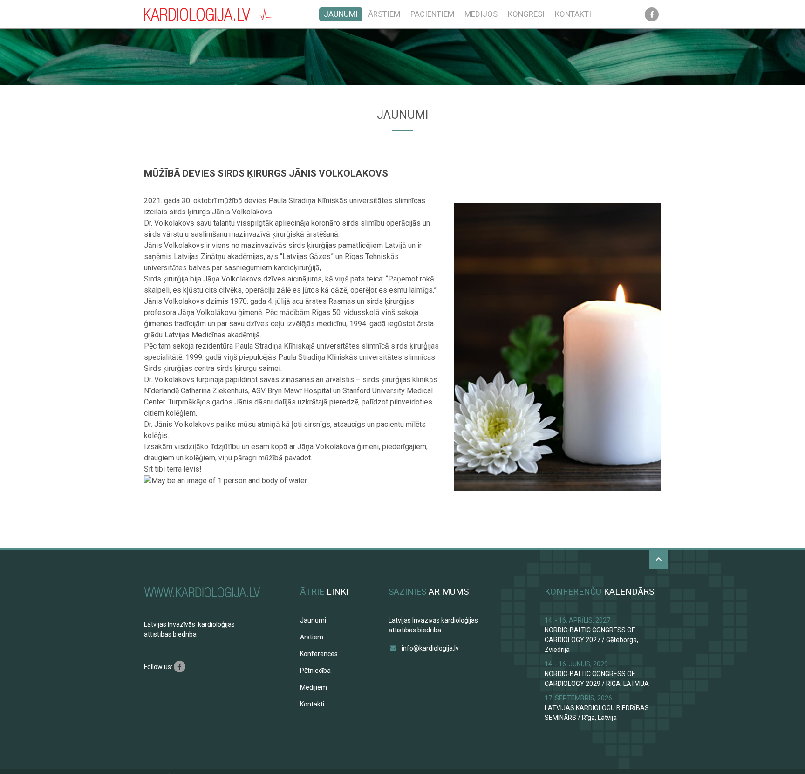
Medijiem (313, 687)
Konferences (319, 654)
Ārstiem (384, 14)
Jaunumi (341, 14)
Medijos (481, 14)
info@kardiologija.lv (430, 648)
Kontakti (573, 14)
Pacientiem (432, 14)
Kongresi (526, 14)
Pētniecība (315, 670)
